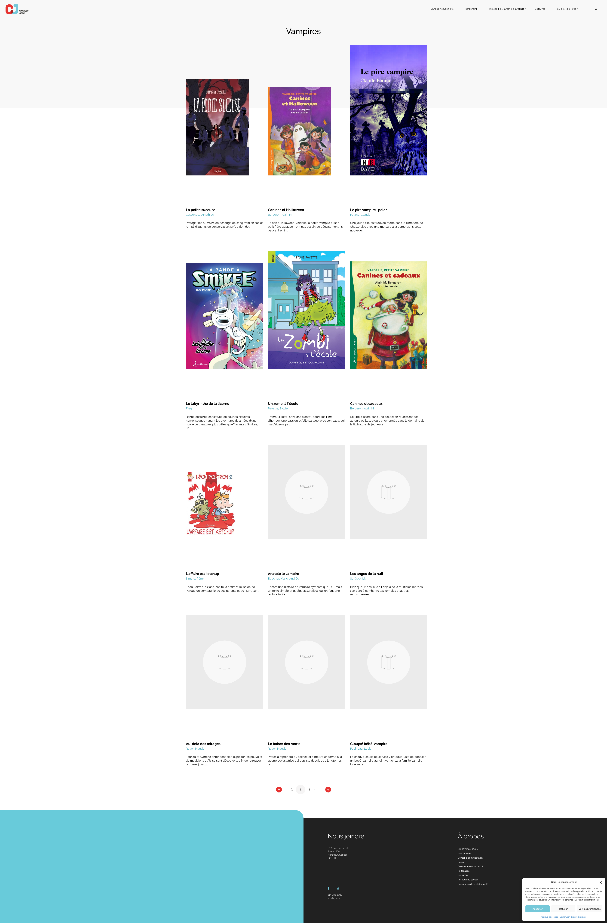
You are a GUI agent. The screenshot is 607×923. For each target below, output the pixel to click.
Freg (189, 408)
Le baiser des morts (284, 744)
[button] (600, 882)
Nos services (464, 853)
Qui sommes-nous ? (567, 9)
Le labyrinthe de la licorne (207, 404)
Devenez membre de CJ (470, 866)
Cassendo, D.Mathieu (200, 214)
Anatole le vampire (283, 574)
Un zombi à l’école (283, 404)
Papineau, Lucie (360, 748)
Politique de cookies (549, 917)
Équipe (461, 862)
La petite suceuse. (201, 210)
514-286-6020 (335, 895)
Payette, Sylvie (278, 408)
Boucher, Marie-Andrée (283, 578)
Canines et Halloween (286, 210)
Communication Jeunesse (17, 9)
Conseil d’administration (470, 858)
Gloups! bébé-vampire (368, 744)
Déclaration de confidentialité (573, 917)
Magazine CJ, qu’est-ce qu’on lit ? (507, 9)
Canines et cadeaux (366, 404)
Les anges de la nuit (366, 574)
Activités (540, 9)
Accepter (538, 908)
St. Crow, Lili (358, 578)
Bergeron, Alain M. (280, 214)
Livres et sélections (442, 9)
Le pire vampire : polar (368, 210)
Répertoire (472, 9)
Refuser (563, 908)
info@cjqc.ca (334, 898)
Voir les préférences (590, 908)
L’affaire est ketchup (202, 574)
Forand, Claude (360, 214)
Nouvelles (463, 875)
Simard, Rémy (195, 578)
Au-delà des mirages (203, 744)
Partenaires (463, 871)
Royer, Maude (195, 748)
